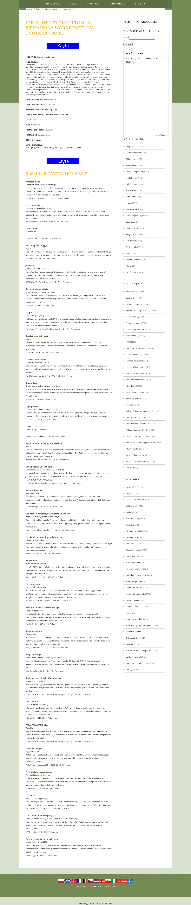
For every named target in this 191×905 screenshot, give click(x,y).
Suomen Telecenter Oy (35, 577)
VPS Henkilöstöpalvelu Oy (137, 379)
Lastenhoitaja (132, 600)
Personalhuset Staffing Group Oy (140, 442)
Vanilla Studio (31, 624)
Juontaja (30, 265)
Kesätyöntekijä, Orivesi (37, 336)
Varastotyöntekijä (133, 562)
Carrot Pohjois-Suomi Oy (136, 329)
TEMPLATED (109, 887)
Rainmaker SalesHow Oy (36, 459)
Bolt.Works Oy (132, 467)
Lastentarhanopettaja (135, 594)
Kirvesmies (130, 543)
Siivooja (129, 525)
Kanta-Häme (131, 209)
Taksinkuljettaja (133, 638)
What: (127, 58)
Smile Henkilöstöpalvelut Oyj (138, 310)
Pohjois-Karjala (132, 234)
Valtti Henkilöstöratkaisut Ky (37, 765)
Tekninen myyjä (33, 748)
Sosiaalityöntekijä (133, 631)
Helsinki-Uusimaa (64, 376)
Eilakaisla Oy (31, 419)
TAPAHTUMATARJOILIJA (37, 725)
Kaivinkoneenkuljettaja (37, 289)
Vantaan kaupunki (134, 361)
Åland (128, 266)
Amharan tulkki (33, 182)
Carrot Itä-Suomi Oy (134, 392)
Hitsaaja (129, 613)
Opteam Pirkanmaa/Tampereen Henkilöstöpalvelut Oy (49, 694)
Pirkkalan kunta (32, 553)
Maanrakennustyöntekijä (137, 663)
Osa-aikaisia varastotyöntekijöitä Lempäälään (48, 514)
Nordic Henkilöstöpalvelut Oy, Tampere (42, 483)
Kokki (28, 426)
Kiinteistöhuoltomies (53, 9)
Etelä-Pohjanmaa (133, 215)
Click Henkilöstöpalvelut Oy (137, 423)
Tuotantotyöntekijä (134, 619)
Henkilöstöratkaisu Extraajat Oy (139, 436)
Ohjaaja (129, 669)
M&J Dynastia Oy (133, 417)
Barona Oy (130, 298)
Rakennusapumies (34, 631)
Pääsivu (29, 9)
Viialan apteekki (32, 238)
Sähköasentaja (132, 556)
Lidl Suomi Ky (31, 352)
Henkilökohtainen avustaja (137, 499)
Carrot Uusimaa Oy (134, 354)
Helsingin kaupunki (134, 304)
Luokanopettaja (133, 657)
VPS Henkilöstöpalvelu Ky (36, 221)
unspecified (131, 146)
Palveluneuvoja (33, 584)
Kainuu (129, 253)
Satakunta (130, 196)
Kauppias (30, 312)
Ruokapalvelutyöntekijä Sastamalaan (44, 678)
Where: (148, 58)
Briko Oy (29, 305)
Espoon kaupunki (133, 323)
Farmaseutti (31, 228)
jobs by (157, 136)
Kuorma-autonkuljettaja (136, 569)
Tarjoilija (129, 644)
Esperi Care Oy (32, 788)
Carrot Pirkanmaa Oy (135, 455)
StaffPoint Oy (131, 291)
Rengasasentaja (33, 654)
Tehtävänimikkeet (117, 4)
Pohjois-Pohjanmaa (134, 171)
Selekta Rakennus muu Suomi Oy (140, 411)
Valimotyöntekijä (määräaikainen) (42, 839)
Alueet (73, 4)
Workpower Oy (69, 9)
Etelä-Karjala (131, 247)
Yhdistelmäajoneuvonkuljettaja (139, 625)
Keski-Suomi (131, 178)
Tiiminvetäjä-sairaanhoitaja (39, 772)
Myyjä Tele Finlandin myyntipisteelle (43, 443)
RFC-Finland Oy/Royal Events (38, 282)
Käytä (63, 46)
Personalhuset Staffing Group (38, 808)
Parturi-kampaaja (133, 550)
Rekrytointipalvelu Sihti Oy (37, 647)
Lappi (128, 203)
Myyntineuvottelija (134, 531)
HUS (128, 342)
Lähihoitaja (131, 506)
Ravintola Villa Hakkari (35, 436)
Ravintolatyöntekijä (134, 606)
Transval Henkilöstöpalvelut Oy (39, 530)
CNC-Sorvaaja (32, 205)
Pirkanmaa (38, 9)
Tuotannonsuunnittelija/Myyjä (40, 815)
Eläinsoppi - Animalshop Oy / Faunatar (42, 329)
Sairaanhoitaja (33, 701)
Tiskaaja (29, 795)
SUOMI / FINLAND (133, 272)
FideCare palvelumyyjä (36, 245)
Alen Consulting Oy (34, 671)
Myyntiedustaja (33, 490)
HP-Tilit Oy (30, 399)
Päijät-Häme (131, 190)
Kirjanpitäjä (31, 383)
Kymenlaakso (132, 228)
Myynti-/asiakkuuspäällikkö (39, 467)
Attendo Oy (30, 718)
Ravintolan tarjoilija (134, 587)
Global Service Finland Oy (36, 198)
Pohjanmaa (131, 240)
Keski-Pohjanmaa (133, 259)
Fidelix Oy (30, 258)
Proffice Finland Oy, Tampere (38, 600)
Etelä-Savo (130, 222)
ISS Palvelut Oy (132, 316)
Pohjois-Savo (131, 184)
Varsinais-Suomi (133, 165)
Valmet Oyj (30, 855)
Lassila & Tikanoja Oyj (135, 367)
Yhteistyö (140, 4)
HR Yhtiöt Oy (31, 832)
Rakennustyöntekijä (134, 581)
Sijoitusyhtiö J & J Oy (34, 506)
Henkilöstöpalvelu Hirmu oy (137, 461)
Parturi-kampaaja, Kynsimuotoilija (42, 607)
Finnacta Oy (131, 405)
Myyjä (128, 493)
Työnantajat (93, 4)
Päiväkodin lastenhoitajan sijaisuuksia (44, 537)
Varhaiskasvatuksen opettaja (138, 650)
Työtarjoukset (53, 4)
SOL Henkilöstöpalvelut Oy (137, 348)
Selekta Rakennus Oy (35, 376)
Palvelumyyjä (32, 560)
